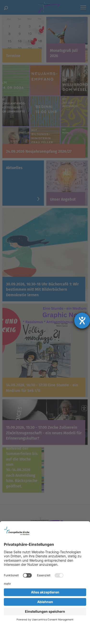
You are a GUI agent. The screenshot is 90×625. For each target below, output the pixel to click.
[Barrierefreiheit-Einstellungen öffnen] (82, 321)
